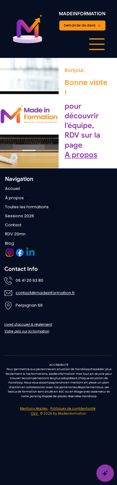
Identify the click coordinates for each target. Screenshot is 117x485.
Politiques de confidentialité (72, 408)
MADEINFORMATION (82, 13)
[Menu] (97, 44)
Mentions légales (34, 408)
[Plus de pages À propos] (27, 198)
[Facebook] (20, 252)
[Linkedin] (30, 252)
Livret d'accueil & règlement (28, 324)
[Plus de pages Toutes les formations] (52, 207)
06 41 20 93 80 (29, 280)
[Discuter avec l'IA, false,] (105, 473)
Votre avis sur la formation (26, 331)
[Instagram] (9, 252)
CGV (35, 413)
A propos (81, 154)
